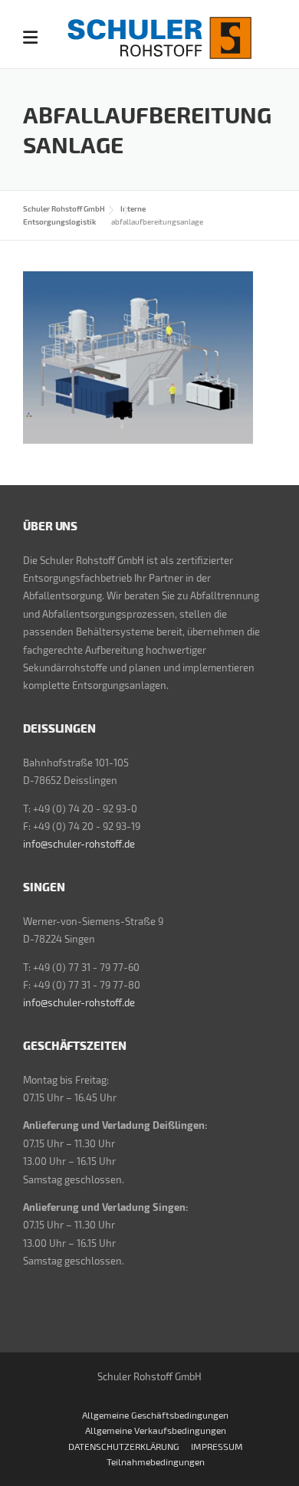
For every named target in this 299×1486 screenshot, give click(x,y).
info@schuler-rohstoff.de (79, 844)
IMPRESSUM (217, 1446)
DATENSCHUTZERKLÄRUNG (123, 1446)
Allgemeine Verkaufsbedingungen (155, 1430)
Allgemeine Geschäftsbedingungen (155, 1414)
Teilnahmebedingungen (156, 1461)
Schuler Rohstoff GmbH (64, 208)
